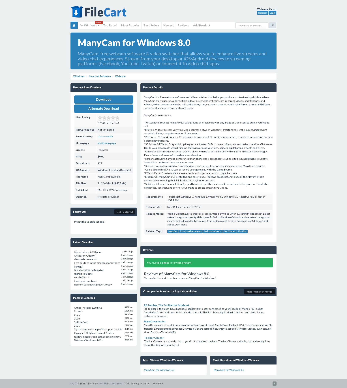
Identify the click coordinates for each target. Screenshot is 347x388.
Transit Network (89, 383)
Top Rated (110, 25)
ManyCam (172, 231)
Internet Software (99, 76)
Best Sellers (151, 25)
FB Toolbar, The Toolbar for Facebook (166, 305)
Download (103, 99)
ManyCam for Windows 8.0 (159, 369)
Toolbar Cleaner (154, 337)
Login (272, 12)
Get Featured (124, 211)
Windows (90, 25)
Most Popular (130, 25)
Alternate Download (103, 108)
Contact (146, 383)
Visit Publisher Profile (259, 291)
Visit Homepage (107, 143)
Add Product (201, 25)
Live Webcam (229, 231)
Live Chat (242, 231)
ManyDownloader (155, 321)
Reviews (183, 25)
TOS (126, 383)
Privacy (135, 383)
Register (262, 12)
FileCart (99, 13)
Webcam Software (212, 231)
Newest (168, 25)
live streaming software (191, 231)
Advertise (158, 383)
